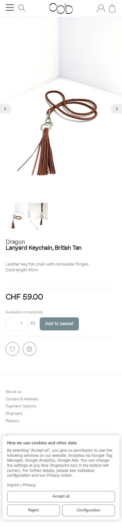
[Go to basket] (112, 8)
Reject (33, 510)
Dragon (15, 242)
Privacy (29, 485)
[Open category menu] (10, 7)
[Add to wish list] (12, 349)
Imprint (13, 485)
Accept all (61, 496)
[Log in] (101, 8)
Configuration (88, 510)
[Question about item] (29, 349)
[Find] (22, 8)
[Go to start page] (61, 8)
